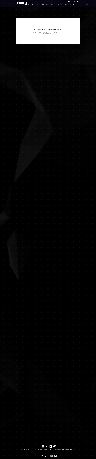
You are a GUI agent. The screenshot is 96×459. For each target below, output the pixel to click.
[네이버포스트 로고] (74, 1)
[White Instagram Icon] (69, 1)
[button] (32, 5)
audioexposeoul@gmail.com (70, 449)
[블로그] (77, 1)
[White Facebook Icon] (72, 1)
